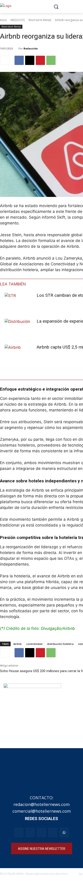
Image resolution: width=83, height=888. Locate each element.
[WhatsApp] (51, 60)
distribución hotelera (60, 644)
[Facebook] (19, 60)
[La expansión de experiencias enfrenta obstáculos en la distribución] (19, 328)
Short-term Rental (39, 20)
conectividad (34, 644)
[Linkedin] (52, 832)
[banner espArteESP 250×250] (32, 712)
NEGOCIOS (18, 20)
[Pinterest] (40, 60)
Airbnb (17, 644)
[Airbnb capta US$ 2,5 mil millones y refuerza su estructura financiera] (19, 354)
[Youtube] (41, 832)
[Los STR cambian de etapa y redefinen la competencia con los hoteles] (19, 302)
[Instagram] (30, 832)
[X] (29, 60)
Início (3, 20)
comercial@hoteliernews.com (41, 811)
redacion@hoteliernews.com (41, 804)
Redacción (31, 48)
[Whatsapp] (64, 832)
